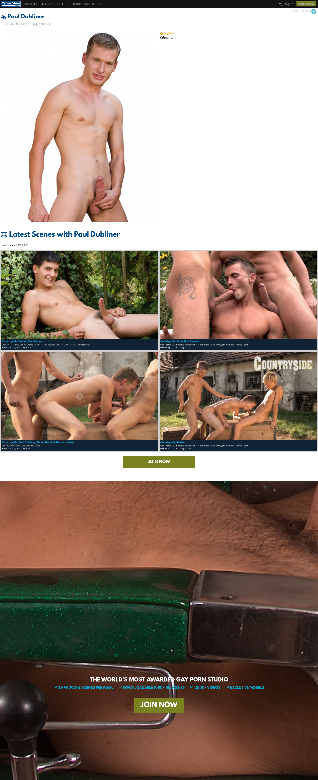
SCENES (61, 3)
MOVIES (46, 3)
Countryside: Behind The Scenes (22, 341)
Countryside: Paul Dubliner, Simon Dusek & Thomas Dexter (38, 442)
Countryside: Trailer (172, 442)
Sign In (289, 4)
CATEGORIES (92, 3)
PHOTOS (76, 3)
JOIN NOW (306, 4)
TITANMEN (29, 3)
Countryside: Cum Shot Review (179, 341)
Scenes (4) (44, 24)
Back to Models (18, 24)
